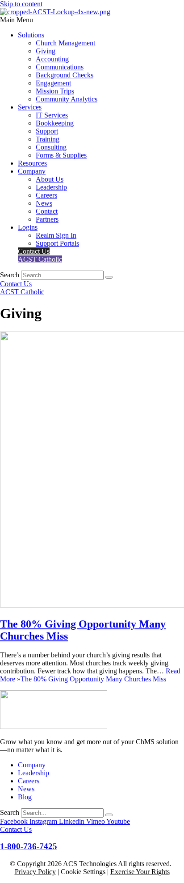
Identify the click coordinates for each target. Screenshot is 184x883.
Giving (45, 51)
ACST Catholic (40, 259)
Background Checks (64, 75)
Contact (47, 211)
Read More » (90, 675)
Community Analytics (66, 99)
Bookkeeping (55, 123)
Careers (46, 195)
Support (47, 131)
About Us (49, 179)
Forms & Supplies (61, 155)
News (44, 203)
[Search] (109, 277)
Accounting (52, 59)
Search (9, 275)
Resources (32, 163)
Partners (47, 219)
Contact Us (34, 251)
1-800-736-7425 (28, 846)
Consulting (51, 147)
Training (47, 139)
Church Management (65, 43)
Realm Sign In (56, 235)
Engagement (53, 83)
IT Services (52, 115)
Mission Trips (55, 91)
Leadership (51, 187)
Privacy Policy (35, 871)
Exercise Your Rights (140, 871)
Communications (60, 67)
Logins (28, 227)
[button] (92, 20)
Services (30, 107)
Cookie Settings (83, 871)
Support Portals (57, 243)
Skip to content (21, 4)
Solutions (31, 35)
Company (32, 171)
